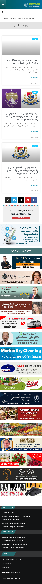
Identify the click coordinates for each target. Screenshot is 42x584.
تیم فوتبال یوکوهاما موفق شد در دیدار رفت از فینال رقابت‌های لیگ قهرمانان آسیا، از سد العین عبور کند (22, 170)
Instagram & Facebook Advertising (15, 544)
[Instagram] (8, 200)
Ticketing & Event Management (13, 548)
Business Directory (9, 513)
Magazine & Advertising (11, 520)
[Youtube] (28, 200)
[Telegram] (14, 200)
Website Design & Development (13, 527)
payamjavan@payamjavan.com (12, 572)
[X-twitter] (21, 200)
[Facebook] (34, 200)
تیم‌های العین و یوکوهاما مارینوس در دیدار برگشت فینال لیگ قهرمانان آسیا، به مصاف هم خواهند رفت (22, 116)
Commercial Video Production (13, 541)
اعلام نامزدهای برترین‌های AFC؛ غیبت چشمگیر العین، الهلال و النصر (22, 62)
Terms (17, 578)
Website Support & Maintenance (14, 537)
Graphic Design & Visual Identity (14, 523)
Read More (34, 77)
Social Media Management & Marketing (16, 516)
